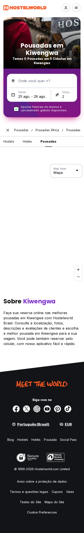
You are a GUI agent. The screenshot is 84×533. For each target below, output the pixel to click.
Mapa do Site (54, 502)
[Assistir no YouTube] (47, 408)
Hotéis (36, 439)
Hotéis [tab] (27, 141)
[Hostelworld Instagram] (36, 408)
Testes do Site (30, 502)
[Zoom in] (78, 269)
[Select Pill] (66, 7)
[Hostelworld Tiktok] (67, 408)
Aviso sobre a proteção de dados (42, 481)
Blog (10, 439)
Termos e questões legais (29, 492)
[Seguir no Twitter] (26, 408)
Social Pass (68, 439)
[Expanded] (8, 130)
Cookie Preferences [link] (42, 512)
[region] (42, 222)
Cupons (57, 492)
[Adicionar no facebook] (16, 408)
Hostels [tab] (8, 141)
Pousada (50, 439)
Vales (70, 492)
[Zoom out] (78, 276)
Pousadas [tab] (48, 141)
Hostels (22, 439)
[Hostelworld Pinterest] (57, 408)
